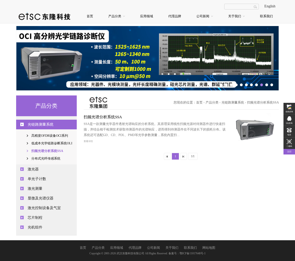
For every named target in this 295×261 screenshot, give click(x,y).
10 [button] (266, 84)
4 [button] (236, 84)
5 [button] (241, 84)
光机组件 (35, 227)
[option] (147, 58)
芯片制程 (35, 217)
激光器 (33, 169)
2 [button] (226, 84)
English (269, 6)
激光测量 (35, 188)
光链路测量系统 (40, 124)
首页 (90, 16)
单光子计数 (37, 179)
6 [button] (246, 84)
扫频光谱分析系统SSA (47, 151)
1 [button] (221, 84)
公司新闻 (203, 16)
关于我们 (235, 16)
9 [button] (261, 84)
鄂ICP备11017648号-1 (193, 253)
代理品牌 (174, 16)
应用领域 (146, 16)
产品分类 (115, 16)
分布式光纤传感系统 (45, 158)
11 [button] (271, 84)
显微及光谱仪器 (40, 198)
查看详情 (88, 141)
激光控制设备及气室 (44, 208)
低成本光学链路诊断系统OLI (51, 143)
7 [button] (251, 84)
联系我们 (266, 16)
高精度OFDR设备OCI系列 (49, 135)
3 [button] (231, 84)
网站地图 (208, 247)
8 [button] (256, 84)
